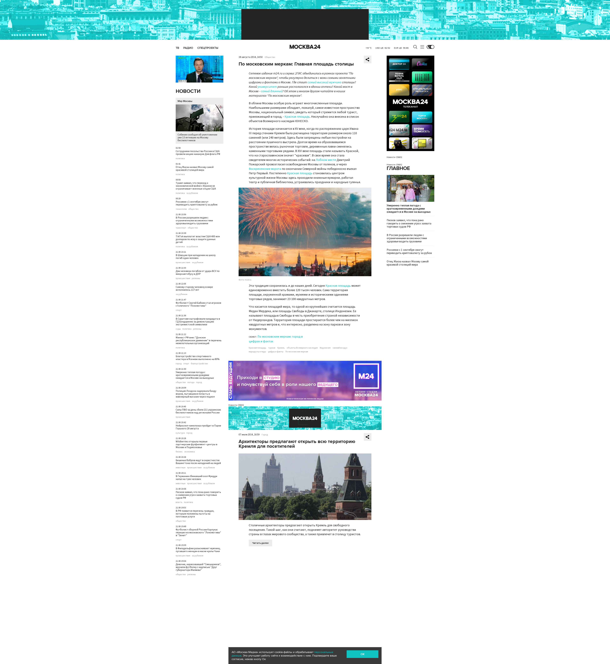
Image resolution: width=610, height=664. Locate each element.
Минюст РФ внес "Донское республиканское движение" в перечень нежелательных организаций (198, 340)
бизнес (179, 452)
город (179, 364)
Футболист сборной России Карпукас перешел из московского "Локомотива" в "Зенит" (198, 532)
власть (179, 502)
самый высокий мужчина (324, 82)
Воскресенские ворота (265, 169)
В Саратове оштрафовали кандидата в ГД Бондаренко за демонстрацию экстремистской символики (198, 321)
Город (265, 434)
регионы (196, 278)
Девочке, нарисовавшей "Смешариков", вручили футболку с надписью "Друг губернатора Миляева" (198, 567)
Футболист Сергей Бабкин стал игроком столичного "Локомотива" (198, 304)
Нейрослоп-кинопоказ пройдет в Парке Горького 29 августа (198, 427)
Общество (270, 57)
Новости (188, 91)
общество (193, 209)
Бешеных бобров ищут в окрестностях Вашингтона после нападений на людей (198, 462)
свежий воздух (340, 348)
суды (178, 329)
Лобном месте (326, 160)
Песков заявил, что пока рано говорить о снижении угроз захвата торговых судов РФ (198, 495)
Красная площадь (297, 116)
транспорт (181, 228)
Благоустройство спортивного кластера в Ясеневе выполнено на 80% (198, 358)
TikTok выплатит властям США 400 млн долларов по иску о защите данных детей (198, 239)
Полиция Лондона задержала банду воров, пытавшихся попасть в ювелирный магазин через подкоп (196, 393)
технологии (181, 209)
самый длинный (271, 91)
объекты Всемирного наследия (302, 348)
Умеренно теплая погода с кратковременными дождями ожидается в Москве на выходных (195, 375)
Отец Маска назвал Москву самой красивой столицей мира (195, 168)
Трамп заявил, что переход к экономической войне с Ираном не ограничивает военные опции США (196, 185)
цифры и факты (275, 352)
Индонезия (325, 348)
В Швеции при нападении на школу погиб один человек (196, 256)
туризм (271, 348)
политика (180, 158)
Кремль (281, 348)
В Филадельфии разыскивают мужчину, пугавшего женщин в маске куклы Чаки (198, 550)
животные (181, 468)
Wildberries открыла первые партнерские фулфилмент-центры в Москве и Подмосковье (196, 444)
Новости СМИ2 (236, 405)
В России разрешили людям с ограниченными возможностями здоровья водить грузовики (194, 220)
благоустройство (199, 364)
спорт (179, 310)
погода (190, 382)
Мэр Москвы (185, 101)
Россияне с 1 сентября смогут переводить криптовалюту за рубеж (196, 203)
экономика (189, 452)
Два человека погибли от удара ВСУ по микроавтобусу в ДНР (198, 272)
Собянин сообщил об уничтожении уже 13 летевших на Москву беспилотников (197, 137)
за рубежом (192, 193)
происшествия (183, 262)
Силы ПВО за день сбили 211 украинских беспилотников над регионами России (198, 411)
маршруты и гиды (257, 352)
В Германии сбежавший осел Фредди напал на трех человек (196, 477)
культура (180, 433)
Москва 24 (305, 47)
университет (267, 87)
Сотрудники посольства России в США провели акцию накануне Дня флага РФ (198, 152)
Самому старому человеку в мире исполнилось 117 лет (194, 288)
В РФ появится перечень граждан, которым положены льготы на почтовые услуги (195, 513)
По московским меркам (296, 352)
